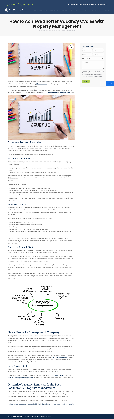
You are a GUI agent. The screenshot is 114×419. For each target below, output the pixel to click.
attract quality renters (57, 375)
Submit (85, 81)
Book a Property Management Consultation (83, 4)
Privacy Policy (40, 416)
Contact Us (48, 416)
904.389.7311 (103, 4)
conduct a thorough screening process (20, 378)
